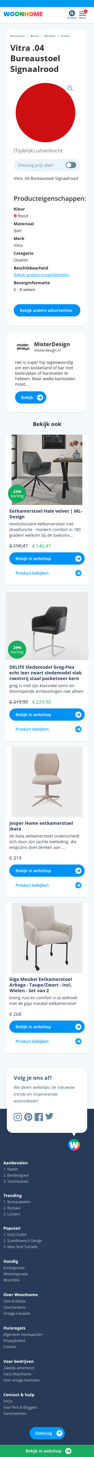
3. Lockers (11, 1214)
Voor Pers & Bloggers (20, 1407)
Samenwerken (15, 1413)
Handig (10, 1261)
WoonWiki (11, 1280)
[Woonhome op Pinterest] (28, 1117)
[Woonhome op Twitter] (49, 1117)
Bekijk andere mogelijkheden (41, 274)
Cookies (9, 1346)
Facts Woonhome (17, 1373)
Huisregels (14, 1328)
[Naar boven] (72, 1133)
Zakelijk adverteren (18, 1367)
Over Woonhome (20, 1294)
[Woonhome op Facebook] (39, 1117)
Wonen (34, 36)
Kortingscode (14, 1267)
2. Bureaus (12, 1207)
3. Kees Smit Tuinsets (20, 1246)
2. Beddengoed (16, 1175)
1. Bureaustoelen (17, 1201)
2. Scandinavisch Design (22, 1240)
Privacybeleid (14, 1340)
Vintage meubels (16, 1313)
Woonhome (17, 36)
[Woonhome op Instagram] (18, 1117)
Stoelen (65, 36)
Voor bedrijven (18, 1361)
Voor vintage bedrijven (21, 1380)
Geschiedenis (14, 1307)
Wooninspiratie (15, 1273)
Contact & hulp (18, 1394)
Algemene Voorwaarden (22, 1334)
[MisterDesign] (23, 346)
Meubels (49, 36)
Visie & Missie (14, 1301)
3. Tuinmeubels (15, 1181)
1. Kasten (10, 1169)
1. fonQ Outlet (14, 1234)
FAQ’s (7, 1401)
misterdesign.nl (47, 350)
